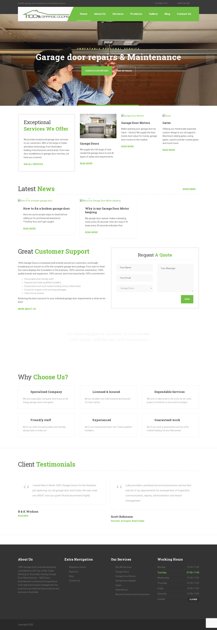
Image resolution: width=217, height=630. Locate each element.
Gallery (153, 13)
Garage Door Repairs (96, 71)
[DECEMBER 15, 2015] (46, 200)
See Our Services (97, 350)
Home (83, 13)
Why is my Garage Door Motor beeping (107, 210)
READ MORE (86, 163)
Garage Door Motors (135, 123)
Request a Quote (77, 567)
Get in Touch (125, 71)
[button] (6, 59)
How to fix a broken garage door (46, 208)
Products (136, 13)
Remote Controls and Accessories (132, 594)
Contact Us (184, 13)
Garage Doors (89, 143)
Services (118, 13)
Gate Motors (121, 589)
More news (189, 189)
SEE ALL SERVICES (33, 164)
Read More (29, 228)
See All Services (123, 567)
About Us (100, 13)
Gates (167, 123)
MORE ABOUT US (27, 309)
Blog (167, 13)
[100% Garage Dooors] (44, 13)
